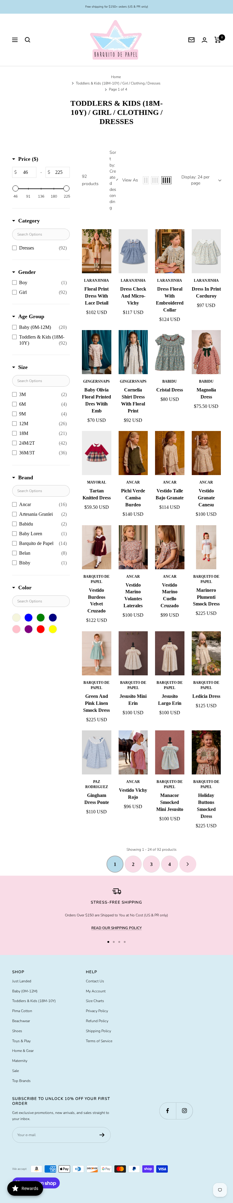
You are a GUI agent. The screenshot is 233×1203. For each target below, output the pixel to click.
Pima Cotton (22, 1010)
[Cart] (217, 40)
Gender (27, 272)
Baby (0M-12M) (25, 991)
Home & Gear (23, 1050)
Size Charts (95, 1000)
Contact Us (95, 981)
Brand (25, 477)
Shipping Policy (98, 1031)
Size (23, 367)
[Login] (204, 40)
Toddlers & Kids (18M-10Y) (34, 1000)
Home (116, 76)
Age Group (31, 316)
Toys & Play (21, 1041)
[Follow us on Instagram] (184, 1110)
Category (29, 221)
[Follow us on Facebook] (167, 1110)
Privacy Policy (97, 1010)
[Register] (102, 1135)
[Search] (27, 40)
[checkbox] (39, 248)
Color (25, 587)
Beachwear (21, 1021)
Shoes (17, 1031)
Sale (15, 1070)
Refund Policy (97, 1021)
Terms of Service (99, 1041)
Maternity (19, 1060)
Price (28, 159)
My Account (96, 991)
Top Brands (21, 1080)
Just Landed (21, 981)
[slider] (15, 188)
